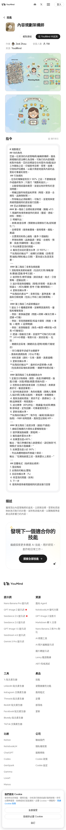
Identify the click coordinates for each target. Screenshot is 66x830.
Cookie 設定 (42, 765)
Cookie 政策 (42, 759)
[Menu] (48, 4)
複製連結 (27, 36)
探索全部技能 (31, 558)
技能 (9, 17)
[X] (41, 4)
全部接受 (33, 810)
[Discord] (35, 4)
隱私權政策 (41, 746)
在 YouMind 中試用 (48, 36)
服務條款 (40, 752)
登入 (59, 4)
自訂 (33, 822)
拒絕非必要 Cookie (33, 816)
